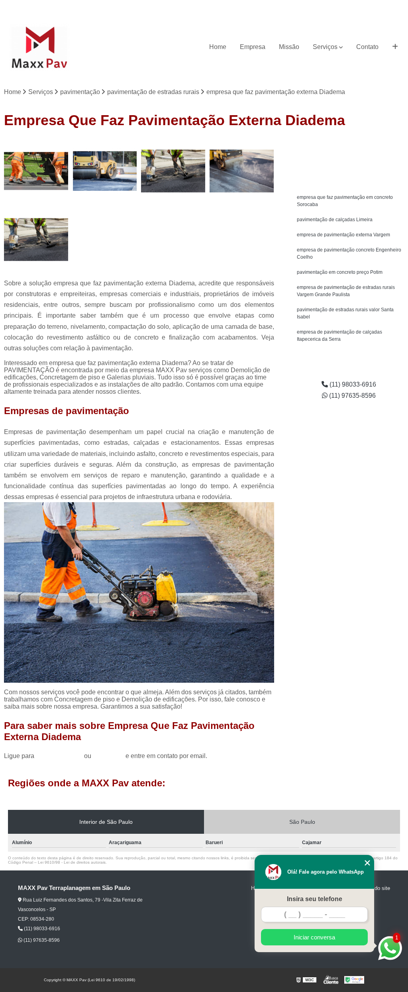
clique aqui (108, 755)
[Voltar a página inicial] (39, 47)
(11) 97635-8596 (385, 6)
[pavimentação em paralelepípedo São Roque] (36, 171)
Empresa (252, 46)
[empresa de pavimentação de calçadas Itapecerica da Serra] (105, 171)
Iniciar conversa (314, 937)
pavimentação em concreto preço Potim (339, 272)
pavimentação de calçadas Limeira (335, 219)
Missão (289, 46)
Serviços (325, 46)
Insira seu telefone (314, 899)
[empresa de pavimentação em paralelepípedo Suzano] (242, 171)
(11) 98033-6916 (338, 6)
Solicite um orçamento (349, 146)
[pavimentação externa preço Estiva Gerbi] (36, 239)
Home (217, 46)
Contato (367, 46)
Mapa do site (375, 888)
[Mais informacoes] (395, 47)
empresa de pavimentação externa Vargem (343, 235)
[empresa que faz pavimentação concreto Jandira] (173, 171)
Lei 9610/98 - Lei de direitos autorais (72, 862)
